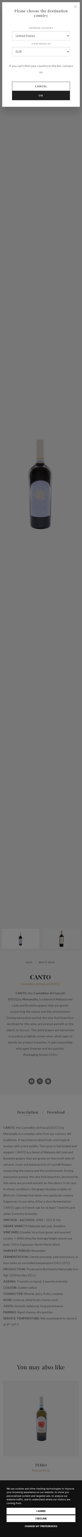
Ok (41, 95)
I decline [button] (41, 1518)
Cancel (41, 86)
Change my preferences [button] (41, 1526)
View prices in (41, 43)
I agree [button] (41, 1511)
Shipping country (41, 28)
